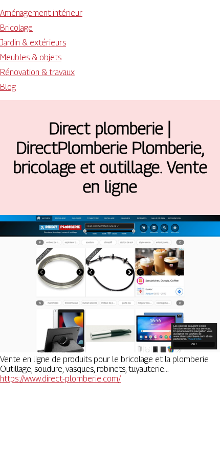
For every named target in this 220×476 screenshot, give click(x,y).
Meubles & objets (30, 57)
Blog (8, 87)
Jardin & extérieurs (33, 42)
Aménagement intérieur (41, 13)
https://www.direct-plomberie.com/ (60, 379)
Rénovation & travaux (37, 72)
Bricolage (16, 28)
